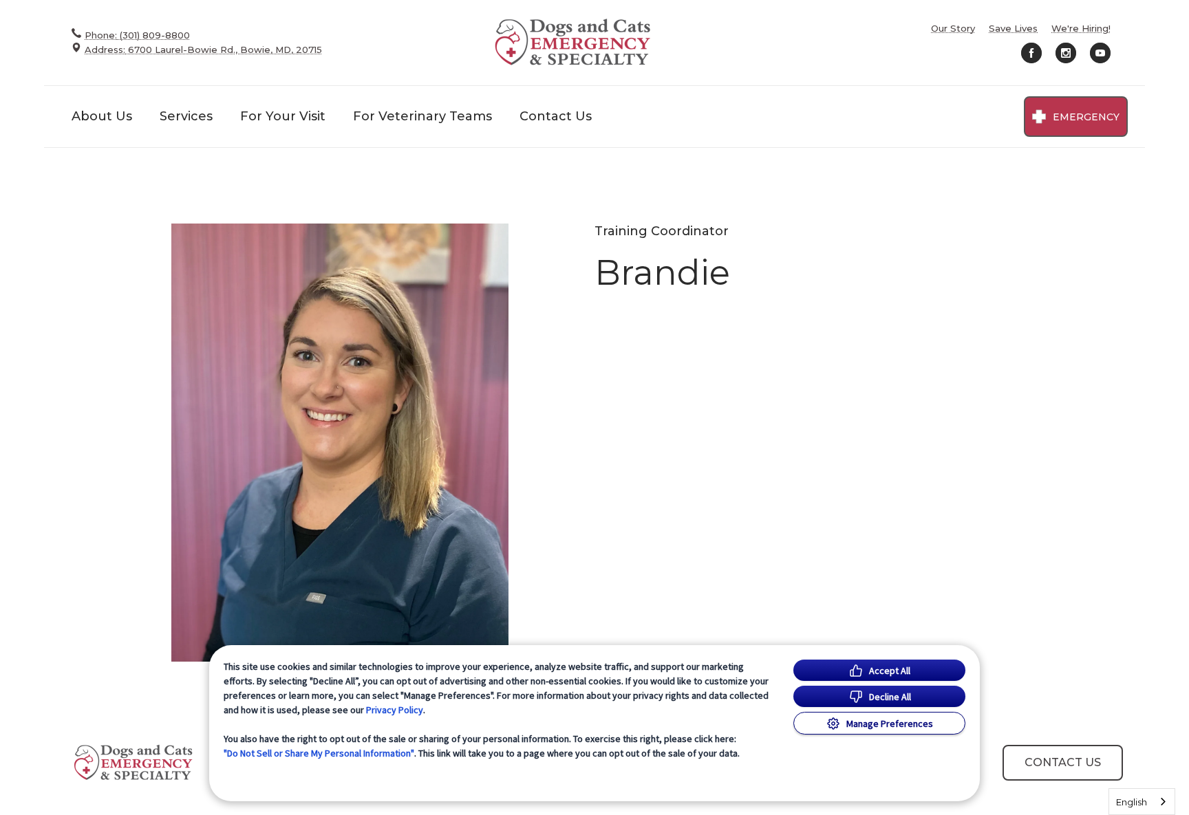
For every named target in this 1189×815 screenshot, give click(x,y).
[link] (573, 42)
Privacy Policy (394, 710)
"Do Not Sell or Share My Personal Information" (319, 753)
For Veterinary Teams (422, 116)
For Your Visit (282, 116)
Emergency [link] (1086, 117)
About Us (102, 116)
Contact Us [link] (555, 116)
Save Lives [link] (1013, 28)
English (1131, 801)
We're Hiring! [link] (1081, 28)
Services (186, 116)
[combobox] (1141, 801)
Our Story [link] (953, 28)
